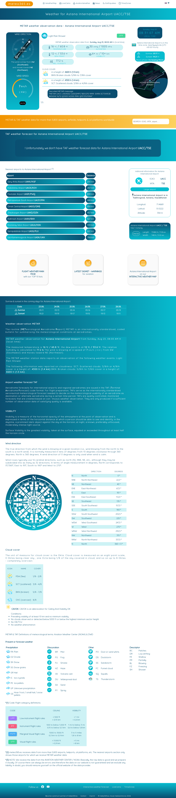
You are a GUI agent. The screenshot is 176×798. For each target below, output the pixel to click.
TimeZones (126, 3)
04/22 (22, 103)
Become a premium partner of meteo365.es (61, 796)
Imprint (92, 796)
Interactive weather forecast (96, 787)
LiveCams (116, 787)
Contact (83, 796)
